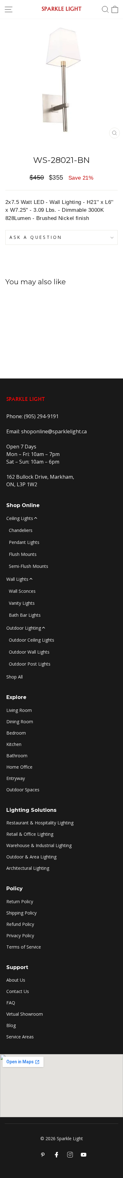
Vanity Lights (22, 603)
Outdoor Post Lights (29, 664)
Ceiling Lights (19, 518)
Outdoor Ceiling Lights (31, 640)
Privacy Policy (20, 935)
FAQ (10, 1003)
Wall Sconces (22, 591)
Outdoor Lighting (23, 628)
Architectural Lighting (27, 868)
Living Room (19, 710)
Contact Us (17, 991)
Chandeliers (20, 530)
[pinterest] (43, 1155)
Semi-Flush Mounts (28, 566)
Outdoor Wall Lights (29, 652)
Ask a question (35, 237)
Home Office (19, 767)
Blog (11, 1025)
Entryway (15, 778)
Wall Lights (17, 579)
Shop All (14, 677)
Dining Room (19, 722)
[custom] (70, 1155)
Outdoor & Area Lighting (31, 857)
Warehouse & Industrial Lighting (39, 845)
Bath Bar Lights (25, 615)
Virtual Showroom (24, 1014)
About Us (15, 980)
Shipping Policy (21, 913)
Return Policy (19, 901)
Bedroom (16, 733)
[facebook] (56, 1155)
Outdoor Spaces (22, 790)
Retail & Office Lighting (29, 834)
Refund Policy (20, 924)
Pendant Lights (24, 542)
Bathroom (16, 756)
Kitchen (13, 744)
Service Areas (20, 1037)
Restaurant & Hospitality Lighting (39, 823)
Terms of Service (23, 947)
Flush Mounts (23, 554)
